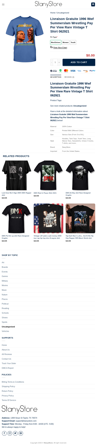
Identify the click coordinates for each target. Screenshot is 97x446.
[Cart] (93, 4)
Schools (5, 313)
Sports (4, 322)
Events (5, 272)
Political (5, 304)
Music (4, 290)
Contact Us (6, 359)
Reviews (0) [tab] (69, 77)
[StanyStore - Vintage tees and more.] (48, 4)
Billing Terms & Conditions (13, 382)
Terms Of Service (9, 400)
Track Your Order (9, 363)
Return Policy (7, 391)
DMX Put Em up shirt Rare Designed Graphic (15, 237)
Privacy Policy (8, 396)
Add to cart (79, 62)
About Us (6, 350)
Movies (5, 285)
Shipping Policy (8, 386)
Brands (5, 267)
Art (3, 262)
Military (5, 281)
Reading (5, 308)
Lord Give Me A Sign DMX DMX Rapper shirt (16, 194)
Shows (5, 318)
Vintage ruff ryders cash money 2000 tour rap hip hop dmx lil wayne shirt (47, 237)
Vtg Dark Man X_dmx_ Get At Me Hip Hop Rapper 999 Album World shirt (79, 237)
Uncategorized (63, 13)
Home (52, 13)
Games (5, 276)
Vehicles (5, 331)
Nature (4, 295)
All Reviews (7, 354)
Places (5, 299)
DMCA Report (7, 368)
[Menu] (3, 4)
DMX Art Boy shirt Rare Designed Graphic (78, 194)
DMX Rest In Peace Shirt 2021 (45, 193)
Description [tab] (55, 77)
